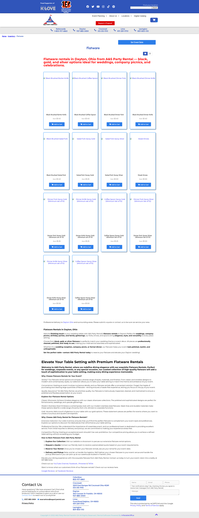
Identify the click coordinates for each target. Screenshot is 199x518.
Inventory (11, 36)
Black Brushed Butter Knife (56, 115)
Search (155, 8)
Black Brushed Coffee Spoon (85, 115)
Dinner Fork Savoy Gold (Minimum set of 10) (56, 236)
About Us (113, 16)
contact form (27, 495)
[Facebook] (87, 6)
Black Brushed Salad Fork (56, 175)
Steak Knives (143, 175)
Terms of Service (152, 505)
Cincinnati (77, 483)
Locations (125, 16)
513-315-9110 (78, 487)
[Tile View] (145, 53)
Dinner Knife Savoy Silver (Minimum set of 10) (56, 298)
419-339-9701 (78, 503)
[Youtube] (98, 6)
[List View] (150, 53)
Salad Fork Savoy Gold (85, 175)
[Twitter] (92, 6)
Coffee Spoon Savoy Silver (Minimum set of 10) (85, 298)
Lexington (77, 507)
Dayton (76, 491)
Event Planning (98, 16)
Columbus (77, 477)
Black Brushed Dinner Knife (143, 115)
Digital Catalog (140, 16)
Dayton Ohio (68, 322)
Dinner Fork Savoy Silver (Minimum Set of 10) (143, 236)
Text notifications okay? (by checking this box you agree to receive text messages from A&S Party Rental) (152, 487)
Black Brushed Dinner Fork (114, 115)
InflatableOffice (127, 515)
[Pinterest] (113, 6)
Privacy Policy (28, 503)
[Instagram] (103, 6)
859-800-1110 (78, 509)
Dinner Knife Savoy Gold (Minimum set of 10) (85, 236)
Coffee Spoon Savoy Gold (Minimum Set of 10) (114, 236)
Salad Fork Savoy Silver (114, 175)
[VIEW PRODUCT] (56, 75)
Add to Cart (57, 124)
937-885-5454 (79, 496)
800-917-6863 (79, 479)
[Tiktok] (108, 6)
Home (4, 36)
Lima (75, 499)
